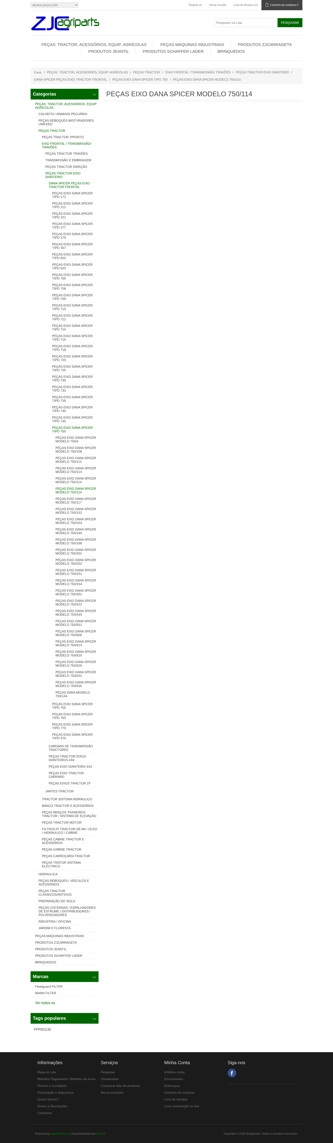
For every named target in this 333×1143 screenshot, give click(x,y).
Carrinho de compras (179, 1092)
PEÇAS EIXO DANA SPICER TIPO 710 (72, 307)
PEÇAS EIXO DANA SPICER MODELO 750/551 (76, 623)
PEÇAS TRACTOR (146, 72)
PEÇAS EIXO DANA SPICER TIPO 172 (72, 195)
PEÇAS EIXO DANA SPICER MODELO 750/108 (76, 449)
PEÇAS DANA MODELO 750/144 (73, 694)
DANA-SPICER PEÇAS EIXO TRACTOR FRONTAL (70, 79)
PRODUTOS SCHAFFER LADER (173, 51)
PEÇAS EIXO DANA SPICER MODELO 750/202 (76, 561)
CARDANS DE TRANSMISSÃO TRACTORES (71, 748)
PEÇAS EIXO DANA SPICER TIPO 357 (72, 246)
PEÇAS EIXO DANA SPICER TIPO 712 (72, 317)
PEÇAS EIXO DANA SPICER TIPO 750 (140, 79)
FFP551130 (42, 1029)
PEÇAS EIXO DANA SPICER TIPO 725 (72, 368)
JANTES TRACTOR (59, 791)
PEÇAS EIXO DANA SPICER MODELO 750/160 (76, 531)
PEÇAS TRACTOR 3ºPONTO (63, 137)
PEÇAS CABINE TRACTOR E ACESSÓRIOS (63, 841)
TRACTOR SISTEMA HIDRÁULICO (67, 799)
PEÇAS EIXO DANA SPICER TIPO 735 (72, 399)
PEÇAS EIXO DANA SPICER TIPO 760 (72, 716)
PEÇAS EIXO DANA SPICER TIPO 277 (72, 225)
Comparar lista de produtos (120, 1086)
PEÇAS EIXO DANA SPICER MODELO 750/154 (76, 521)
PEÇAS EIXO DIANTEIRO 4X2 (70, 766)
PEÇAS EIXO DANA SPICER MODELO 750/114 (76, 480)
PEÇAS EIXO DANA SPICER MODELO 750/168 (76, 541)
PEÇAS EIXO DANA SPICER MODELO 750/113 (76, 470)
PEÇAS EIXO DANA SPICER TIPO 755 (72, 705)
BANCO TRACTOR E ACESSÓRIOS (68, 806)
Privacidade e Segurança (55, 1092)
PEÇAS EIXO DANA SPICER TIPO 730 (72, 378)
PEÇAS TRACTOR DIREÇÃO (66, 167)
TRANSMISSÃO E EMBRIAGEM (68, 160)
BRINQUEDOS (231, 51)
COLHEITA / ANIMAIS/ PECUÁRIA (63, 114)
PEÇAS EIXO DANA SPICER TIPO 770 (72, 726)
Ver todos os (45, 1003)
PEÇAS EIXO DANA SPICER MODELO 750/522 (76, 602)
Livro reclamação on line (181, 1106)
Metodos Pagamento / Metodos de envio (66, 1079)
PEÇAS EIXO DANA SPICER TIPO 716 (72, 337)
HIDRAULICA (48, 874)
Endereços (172, 1086)
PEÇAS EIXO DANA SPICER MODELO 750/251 (76, 572)
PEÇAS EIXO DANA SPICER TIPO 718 (72, 348)
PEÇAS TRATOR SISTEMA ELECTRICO (61, 864)
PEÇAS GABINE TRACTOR (61, 849)
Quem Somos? (48, 1099)
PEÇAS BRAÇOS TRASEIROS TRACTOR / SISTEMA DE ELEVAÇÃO (69, 814)
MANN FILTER (45, 993)
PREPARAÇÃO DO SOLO (57, 901)
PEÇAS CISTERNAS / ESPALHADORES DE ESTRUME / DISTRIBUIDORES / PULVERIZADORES (67, 911)
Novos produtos (112, 1092)
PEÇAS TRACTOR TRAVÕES (66, 153)
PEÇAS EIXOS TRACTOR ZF (70, 783)
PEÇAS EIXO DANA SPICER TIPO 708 (72, 286)
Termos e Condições (52, 1086)
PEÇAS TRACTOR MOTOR (62, 822)
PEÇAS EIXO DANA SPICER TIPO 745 (72, 419)
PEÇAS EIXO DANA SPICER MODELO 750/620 (76, 653)
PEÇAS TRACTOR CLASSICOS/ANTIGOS (55, 892)
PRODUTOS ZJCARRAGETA (265, 44)
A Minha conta (174, 1072)
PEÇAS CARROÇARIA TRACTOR (66, 856)
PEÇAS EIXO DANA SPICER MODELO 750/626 (76, 663)
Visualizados (110, 1079)
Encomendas (173, 1079)
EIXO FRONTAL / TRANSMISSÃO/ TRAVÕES (197, 72)
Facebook (232, 1073)
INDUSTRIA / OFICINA (55, 921)
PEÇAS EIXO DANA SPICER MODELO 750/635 (76, 684)
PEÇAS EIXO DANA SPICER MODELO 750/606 (76, 633)
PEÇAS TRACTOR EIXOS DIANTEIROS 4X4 (67, 758)
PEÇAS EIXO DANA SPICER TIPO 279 (72, 235)
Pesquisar (108, 1072)
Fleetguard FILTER (49, 986)
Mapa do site (46, 1072)
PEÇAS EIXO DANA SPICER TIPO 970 (72, 736)
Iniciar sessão (217, 5)
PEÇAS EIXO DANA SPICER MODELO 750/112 (76, 459)
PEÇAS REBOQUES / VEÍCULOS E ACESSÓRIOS (64, 882)
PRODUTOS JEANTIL (108, 51)
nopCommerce (60, 1133)
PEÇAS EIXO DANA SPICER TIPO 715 (72, 327)
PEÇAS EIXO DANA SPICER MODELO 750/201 (76, 551)
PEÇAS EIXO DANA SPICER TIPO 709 (72, 297)
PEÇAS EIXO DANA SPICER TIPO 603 (72, 266)
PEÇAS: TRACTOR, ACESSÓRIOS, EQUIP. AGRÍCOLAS (94, 44)
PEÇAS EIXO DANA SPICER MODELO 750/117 (76, 500)
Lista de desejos (176, 1099)
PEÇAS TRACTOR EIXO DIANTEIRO (262, 72)
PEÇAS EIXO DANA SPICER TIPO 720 (72, 358)
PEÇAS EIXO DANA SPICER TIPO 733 (72, 388)
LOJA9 (101, 1133)
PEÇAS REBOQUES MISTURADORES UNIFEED (66, 122)
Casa (37, 72)
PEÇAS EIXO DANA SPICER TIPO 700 (72, 276)
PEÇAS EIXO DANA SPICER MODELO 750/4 (76, 439)
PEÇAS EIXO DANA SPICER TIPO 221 (72, 215)
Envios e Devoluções (52, 1106)
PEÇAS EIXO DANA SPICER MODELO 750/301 (76, 592)
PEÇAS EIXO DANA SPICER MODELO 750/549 (76, 612)
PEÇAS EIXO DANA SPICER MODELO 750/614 (76, 643)
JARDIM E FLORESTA (55, 928)
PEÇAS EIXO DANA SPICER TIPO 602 (72, 256)
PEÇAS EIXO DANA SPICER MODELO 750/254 (76, 582)
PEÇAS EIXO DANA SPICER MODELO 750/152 (76, 510)
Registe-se (195, 5)
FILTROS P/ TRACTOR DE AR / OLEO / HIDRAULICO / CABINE (69, 830)
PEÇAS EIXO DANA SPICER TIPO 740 (72, 409)
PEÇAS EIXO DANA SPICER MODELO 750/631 (76, 674)
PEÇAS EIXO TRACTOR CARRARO (66, 775)
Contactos (44, 1113)
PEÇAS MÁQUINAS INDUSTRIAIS (192, 44)
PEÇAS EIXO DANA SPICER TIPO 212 (72, 205)
